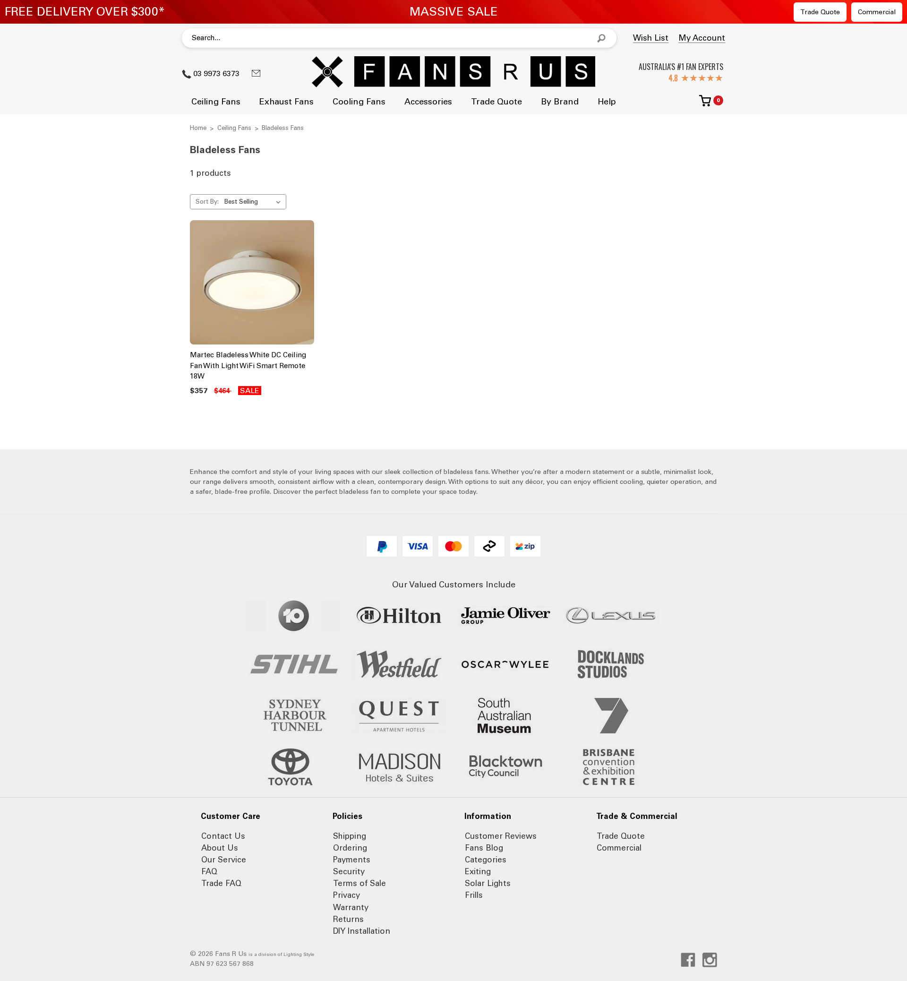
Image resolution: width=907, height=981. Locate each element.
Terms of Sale (359, 883)
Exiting (478, 871)
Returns (348, 919)
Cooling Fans (359, 101)
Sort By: (207, 201)
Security (349, 871)
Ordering (350, 847)
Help (607, 101)
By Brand (560, 101)
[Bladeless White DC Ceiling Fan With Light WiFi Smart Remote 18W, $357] (252, 282)
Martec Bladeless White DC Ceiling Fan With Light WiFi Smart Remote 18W (248, 365)
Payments (351, 859)
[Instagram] (709, 960)
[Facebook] (688, 960)
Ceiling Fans (215, 101)
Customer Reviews (501, 836)
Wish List (650, 38)
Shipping (349, 836)
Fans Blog (484, 847)
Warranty (350, 907)
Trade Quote (820, 12)
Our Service (223, 859)
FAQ (209, 871)
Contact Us (223, 836)
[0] (705, 104)
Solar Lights (488, 883)
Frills (474, 895)
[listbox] (254, 202)
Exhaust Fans (286, 101)
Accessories (428, 101)
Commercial (877, 12)
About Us (219, 847)
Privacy (346, 895)
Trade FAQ (221, 883)
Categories (485, 859)
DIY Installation (361, 931)
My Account (701, 38)
